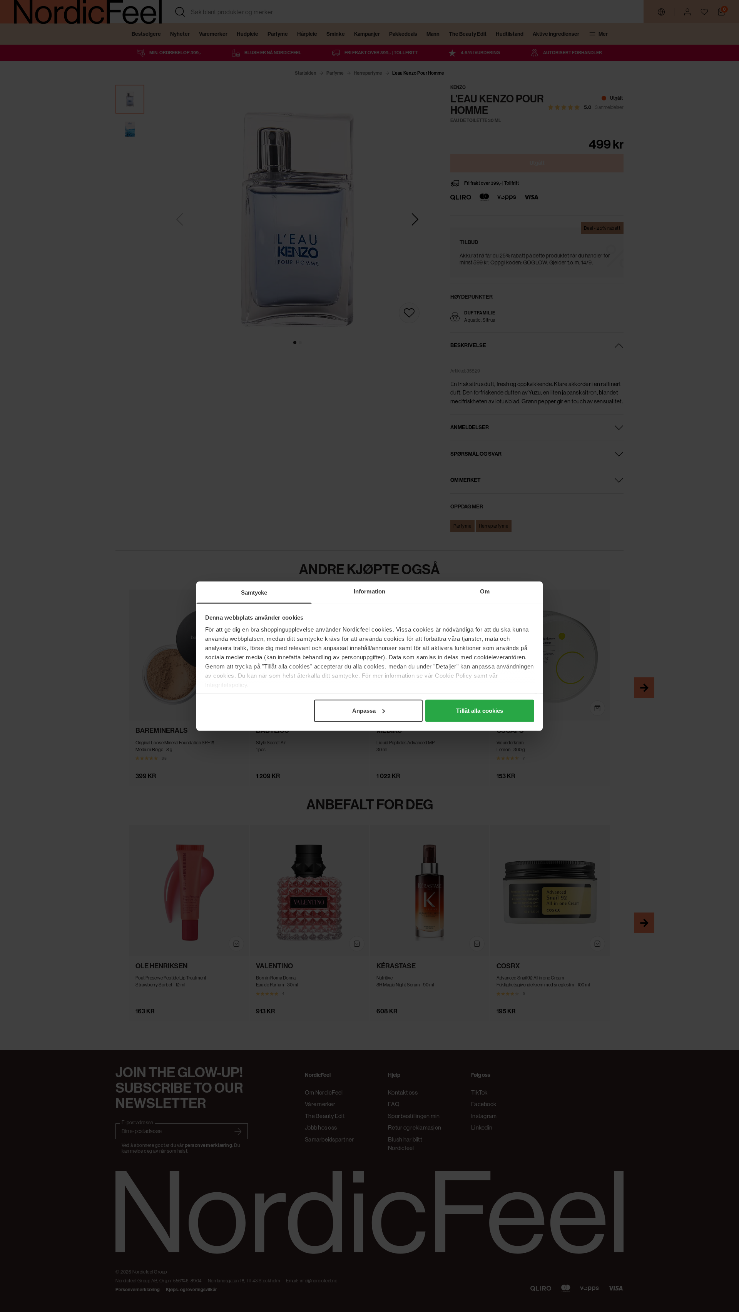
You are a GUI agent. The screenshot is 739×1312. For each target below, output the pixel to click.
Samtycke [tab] (254, 592)
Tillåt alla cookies (479, 710)
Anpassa (364, 710)
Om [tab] (485, 591)
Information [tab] (369, 591)
